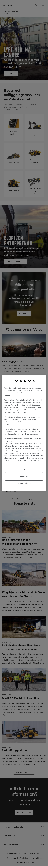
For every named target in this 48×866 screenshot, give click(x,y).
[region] (24, 433)
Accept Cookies (24, 470)
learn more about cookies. (32, 460)
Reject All (24, 476)
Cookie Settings (24, 483)
